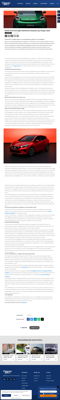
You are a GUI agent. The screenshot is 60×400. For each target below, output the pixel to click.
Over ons (36, 378)
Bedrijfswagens (25, 385)
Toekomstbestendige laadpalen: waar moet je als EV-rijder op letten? (23, 356)
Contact (35, 380)
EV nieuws (8, 9)
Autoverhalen (43, 3)
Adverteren (48, 375)
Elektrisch (28, 3)
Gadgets (52, 3)
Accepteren (6, 395)
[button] (57, 3)
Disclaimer (48, 378)
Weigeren (16, 395)
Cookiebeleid (13, 398)
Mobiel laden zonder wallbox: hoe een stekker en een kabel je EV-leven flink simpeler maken (8, 356)
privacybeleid (51, 393)
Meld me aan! (47, 395)
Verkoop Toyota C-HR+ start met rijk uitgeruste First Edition (37, 356)
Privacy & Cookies (50, 380)
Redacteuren (37, 375)
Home (5, 9)
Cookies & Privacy (18, 398)
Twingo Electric (16, 66)
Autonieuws (20, 3)
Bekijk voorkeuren (25, 395)
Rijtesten (35, 3)
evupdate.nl (24, 302)
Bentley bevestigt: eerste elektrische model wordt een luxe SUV (51, 356)
